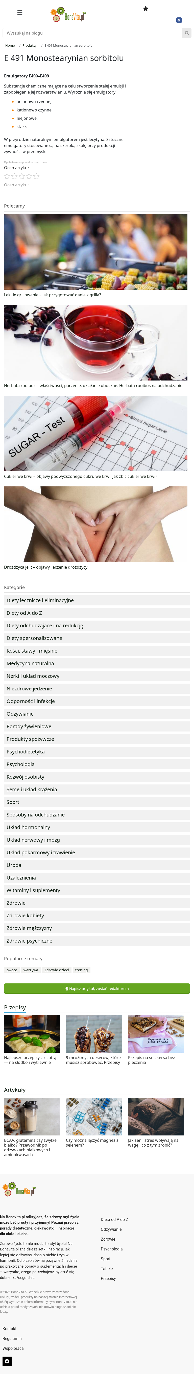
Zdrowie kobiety (25, 915)
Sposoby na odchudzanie (36, 814)
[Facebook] (179, 20)
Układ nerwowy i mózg (33, 839)
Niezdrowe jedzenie (29, 688)
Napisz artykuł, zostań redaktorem (98, 988)
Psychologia (21, 764)
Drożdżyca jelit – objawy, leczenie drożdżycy (45, 567)
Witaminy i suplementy (33, 890)
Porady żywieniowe (29, 726)
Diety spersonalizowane (34, 638)
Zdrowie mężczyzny (29, 928)
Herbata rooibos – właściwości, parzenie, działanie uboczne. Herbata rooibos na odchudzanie (93, 385)
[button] (19, 12)
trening (81, 970)
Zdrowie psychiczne (29, 940)
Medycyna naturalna (30, 663)
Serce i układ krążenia (32, 789)
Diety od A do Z (24, 612)
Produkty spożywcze (30, 739)
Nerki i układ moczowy (33, 676)
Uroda (14, 865)
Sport (13, 802)
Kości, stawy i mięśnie (32, 650)
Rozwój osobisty (25, 776)
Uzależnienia (21, 877)
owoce (12, 970)
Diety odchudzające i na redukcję (45, 625)
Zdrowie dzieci (56, 970)
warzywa (30, 970)
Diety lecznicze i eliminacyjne (40, 600)
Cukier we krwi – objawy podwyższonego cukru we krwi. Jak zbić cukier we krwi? (80, 476)
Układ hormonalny (28, 827)
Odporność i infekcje (31, 701)
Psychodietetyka (26, 751)
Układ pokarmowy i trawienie (41, 852)
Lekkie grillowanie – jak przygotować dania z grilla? (52, 294)
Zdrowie (16, 902)
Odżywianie (20, 713)
